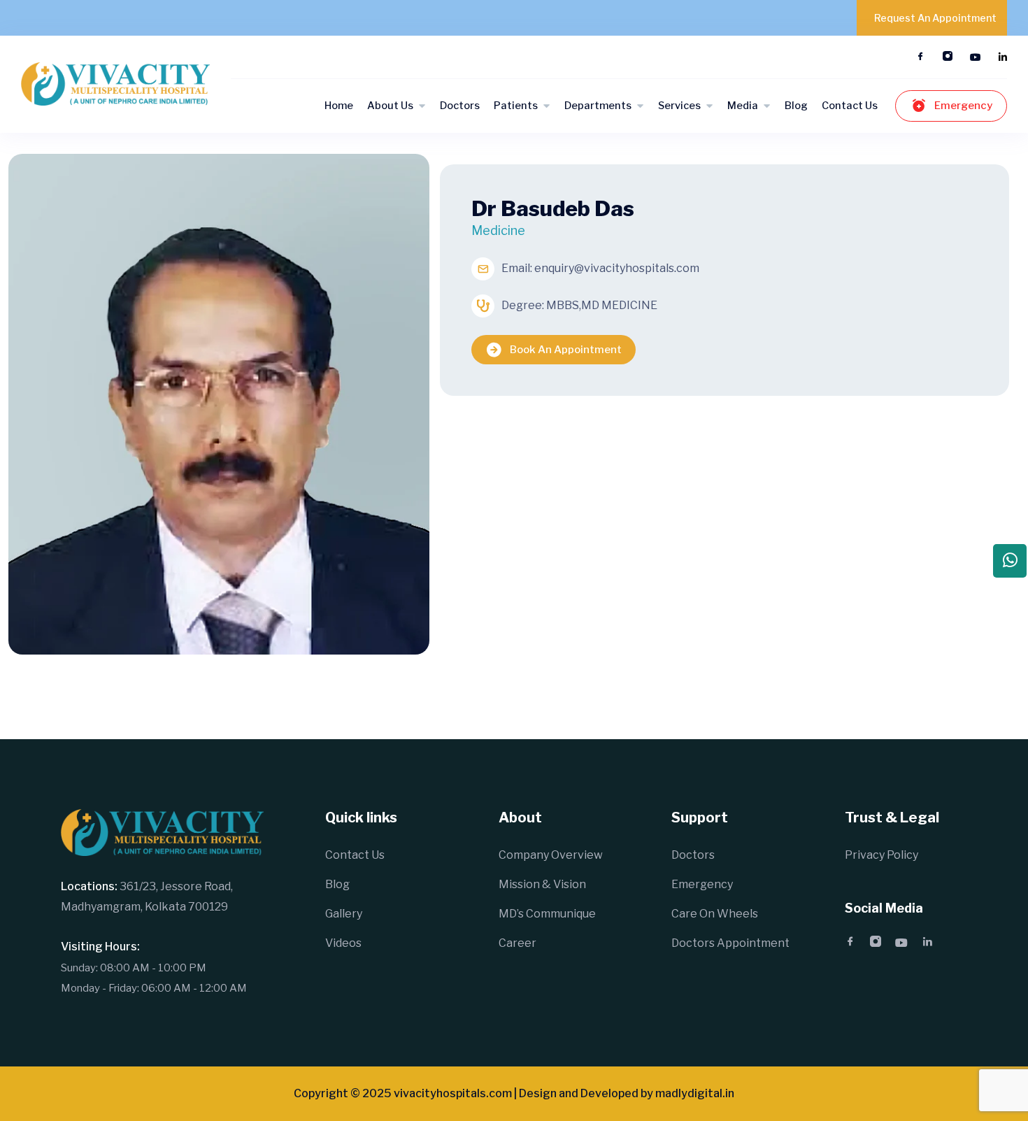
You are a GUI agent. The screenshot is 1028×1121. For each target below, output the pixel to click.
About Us (390, 105)
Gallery (343, 913)
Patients (516, 105)
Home (338, 105)
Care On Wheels (714, 913)
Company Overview (551, 855)
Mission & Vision (542, 884)
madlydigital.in (694, 1093)
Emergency (963, 105)
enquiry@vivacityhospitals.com (616, 268)
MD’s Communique (547, 913)
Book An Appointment (566, 349)
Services (679, 105)
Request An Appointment (935, 18)
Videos (343, 943)
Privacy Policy (881, 855)
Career (517, 943)
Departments (597, 105)
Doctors (460, 105)
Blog (796, 105)
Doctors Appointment (730, 943)
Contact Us (850, 105)
